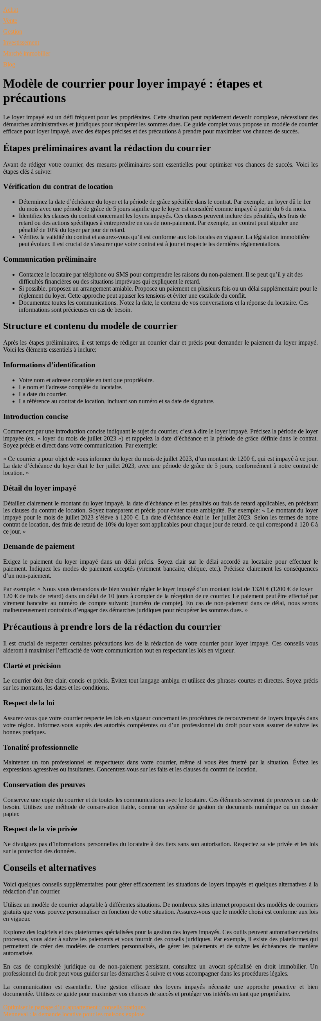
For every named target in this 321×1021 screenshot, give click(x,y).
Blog (9, 64)
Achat (10, 9)
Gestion (12, 31)
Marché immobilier (26, 53)
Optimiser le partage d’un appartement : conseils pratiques (74, 1007)
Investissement (21, 42)
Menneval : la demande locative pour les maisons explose (73, 1014)
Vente (10, 20)
